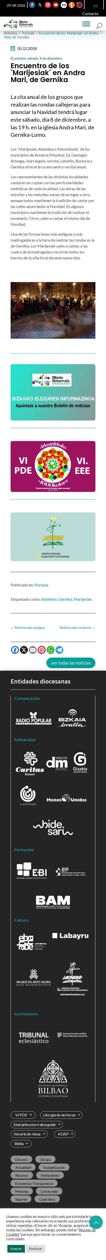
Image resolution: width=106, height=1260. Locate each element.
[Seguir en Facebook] (32, 5)
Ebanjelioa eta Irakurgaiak (35, 1124)
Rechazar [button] (35, 1249)
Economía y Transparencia (34, 1183)
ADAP (63, 1134)
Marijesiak (82, 599)
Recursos (22, 1175)
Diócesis (21, 1160)
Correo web (49, 1191)
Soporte (21, 1199)
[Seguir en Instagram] (48, 5)
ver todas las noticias (71, 662)
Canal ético (47, 1199)
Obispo (45, 1160)
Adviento (49, 599)
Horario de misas (27, 1134)
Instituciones (50, 1175)
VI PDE (21, 1115)
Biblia (19, 1143)
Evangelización (54, 1168)
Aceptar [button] (16, 1249)
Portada (41, 584)
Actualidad (23, 1168)
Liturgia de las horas (59, 1115)
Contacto (90, 13)
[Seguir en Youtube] (56, 5)
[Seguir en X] (40, 5)
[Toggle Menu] (86, 24)
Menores (21, 1191)
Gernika (65, 599)
